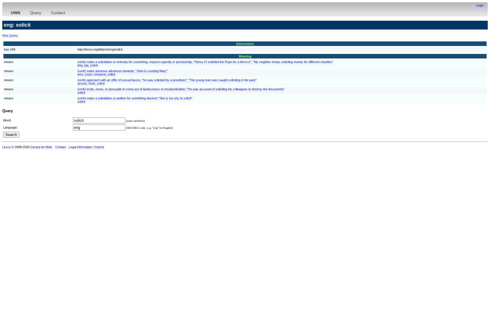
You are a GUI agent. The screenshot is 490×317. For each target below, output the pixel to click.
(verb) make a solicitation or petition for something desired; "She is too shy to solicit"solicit (134, 99)
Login (479, 5)
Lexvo (6, 147)
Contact (58, 13)
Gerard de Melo (41, 147)
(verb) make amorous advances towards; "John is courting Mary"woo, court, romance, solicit (122, 72)
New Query (10, 35)
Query (35, 13)
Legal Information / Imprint (86, 147)
